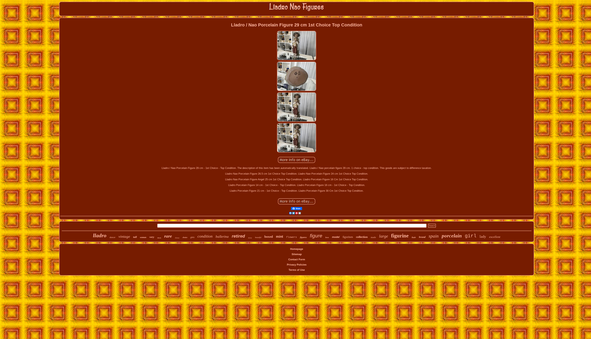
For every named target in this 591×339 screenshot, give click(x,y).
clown (159, 238)
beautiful (258, 237)
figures (303, 237)
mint (279, 236)
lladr (414, 237)
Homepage (296, 249)
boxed (268, 236)
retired (238, 236)
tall (135, 236)
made (373, 237)
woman (143, 237)
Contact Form (296, 259)
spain (434, 235)
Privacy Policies (296, 264)
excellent (494, 236)
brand (422, 237)
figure (316, 235)
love (327, 237)
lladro (100, 235)
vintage (124, 236)
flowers (291, 237)
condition (205, 236)
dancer (112, 237)
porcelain (452, 235)
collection (362, 236)
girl (470, 236)
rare (168, 236)
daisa (250, 238)
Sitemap (297, 254)
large (383, 236)
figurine (400, 235)
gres (192, 237)
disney (177, 238)
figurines (348, 236)
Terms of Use (297, 269)
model (336, 237)
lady (483, 236)
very (151, 236)
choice (185, 237)
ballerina (222, 236)
